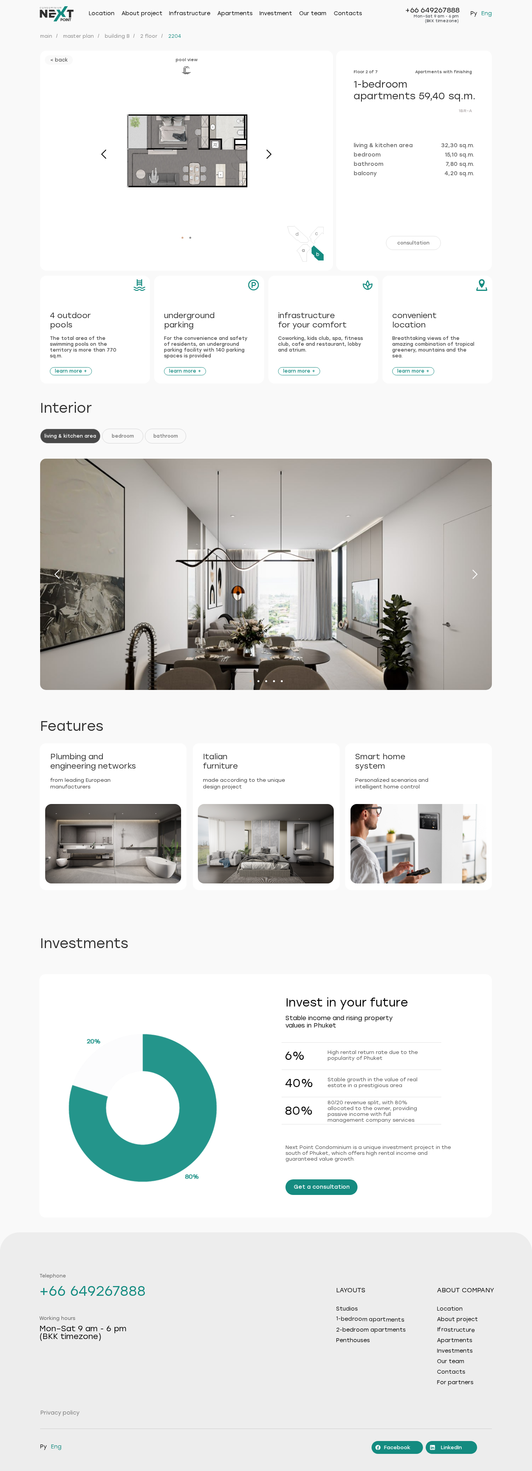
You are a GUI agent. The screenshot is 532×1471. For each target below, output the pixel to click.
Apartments (235, 13)
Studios (347, 1309)
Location (102, 13)
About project (457, 1319)
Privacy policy (60, 1412)
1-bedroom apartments (370, 1319)
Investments (455, 1351)
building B (117, 36)
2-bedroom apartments (371, 1330)
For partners (455, 1382)
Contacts (348, 13)
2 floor (148, 36)
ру (473, 13)
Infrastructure (189, 13)
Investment (275, 13)
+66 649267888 (432, 10)
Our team (312, 13)
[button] (413, 243)
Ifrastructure (456, 1330)
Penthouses (353, 1340)
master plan (78, 36)
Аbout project (142, 13)
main (46, 36)
